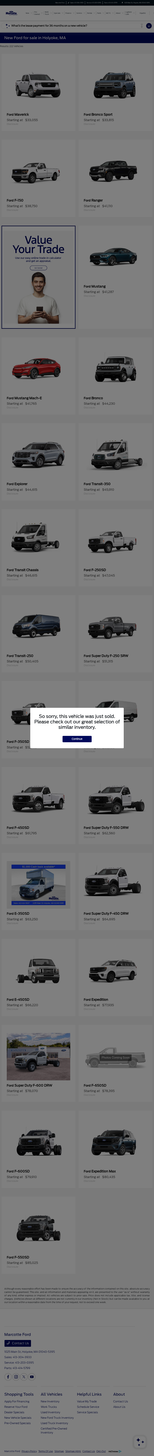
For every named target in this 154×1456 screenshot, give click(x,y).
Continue (77, 739)
